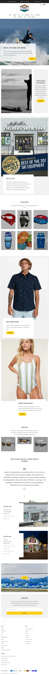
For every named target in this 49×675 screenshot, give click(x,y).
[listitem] (12, 1)
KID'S (19, 14)
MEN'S (10, 14)
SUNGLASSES (20, 17)
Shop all (32, 58)
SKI (22, 14)
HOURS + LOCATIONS (31, 17)
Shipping (27, 637)
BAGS (25, 17)
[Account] (40, 4)
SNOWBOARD (27, 14)
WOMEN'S (14, 14)
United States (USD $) (4, 670)
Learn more (41, 100)
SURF (32, 14)
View (8, 221)
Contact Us (27, 643)
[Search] (46, 4)
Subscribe (24, 613)
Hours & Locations (29, 628)
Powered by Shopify (4, 673)
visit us (24, 577)
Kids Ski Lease (4, 664)
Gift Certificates (4, 660)
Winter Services (4, 658)
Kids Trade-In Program (5, 662)
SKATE (15, 17)
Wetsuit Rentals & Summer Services (8, 656)
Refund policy (28, 641)
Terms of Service (28, 639)
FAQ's (26, 633)
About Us (27, 631)
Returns (27, 635)
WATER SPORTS (37, 14)
